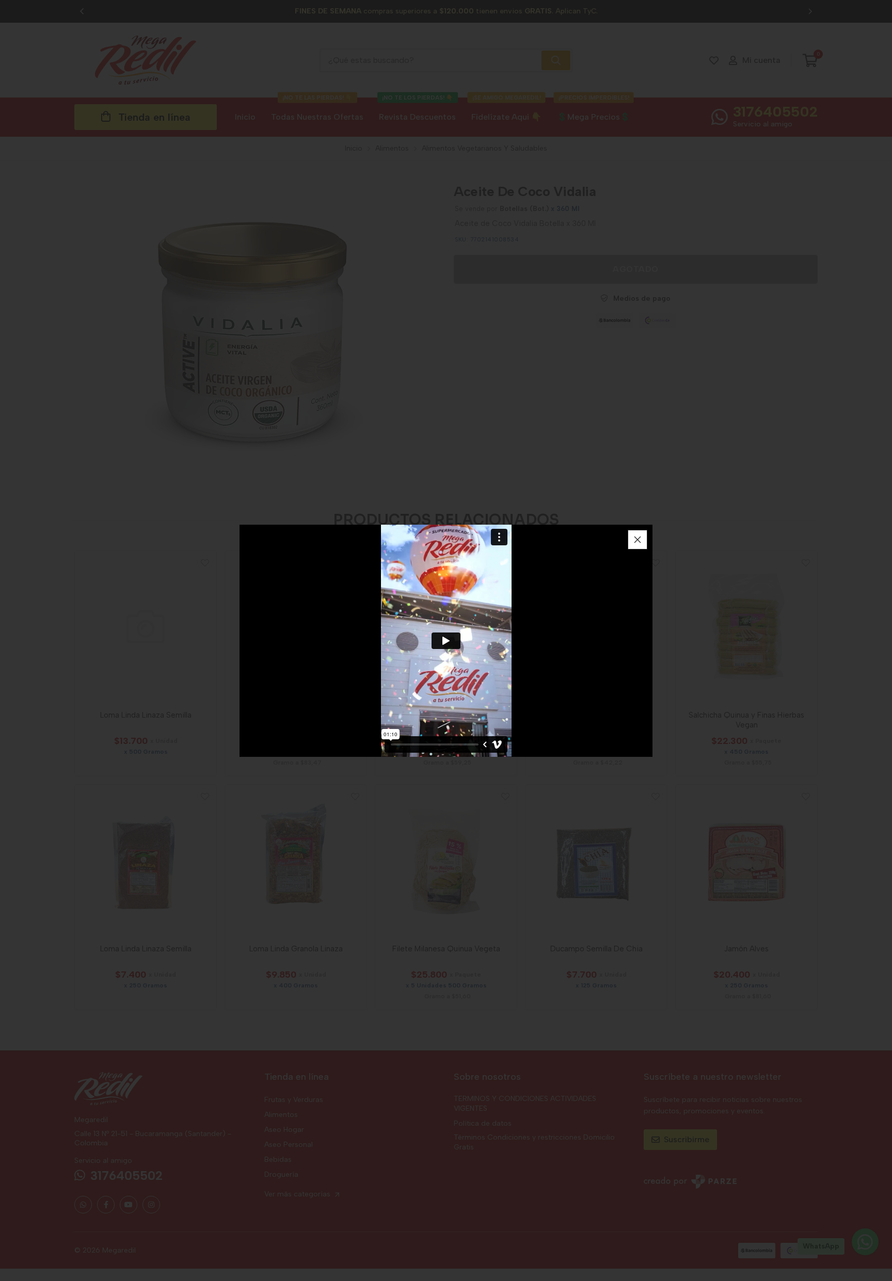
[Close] (637, 539)
